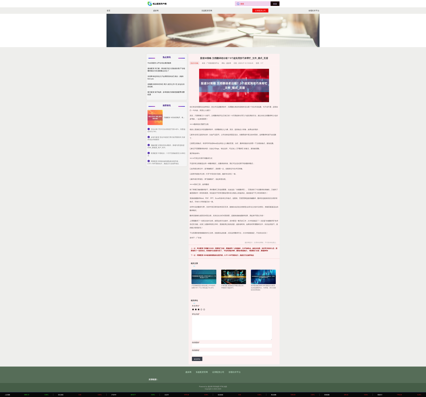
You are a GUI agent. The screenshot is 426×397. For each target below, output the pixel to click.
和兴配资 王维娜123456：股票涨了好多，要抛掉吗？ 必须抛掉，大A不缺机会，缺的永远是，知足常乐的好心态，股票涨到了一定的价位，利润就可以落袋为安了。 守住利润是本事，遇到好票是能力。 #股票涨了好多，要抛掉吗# (234, 249)
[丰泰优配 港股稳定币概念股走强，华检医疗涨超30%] (233, 277)
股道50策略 (194, 63)
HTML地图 (223, 386)
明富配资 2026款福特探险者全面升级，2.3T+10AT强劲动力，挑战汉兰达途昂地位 (225, 255)
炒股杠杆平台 (314, 10)
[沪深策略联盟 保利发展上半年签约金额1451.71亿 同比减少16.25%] (203, 277)
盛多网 (156, 10)
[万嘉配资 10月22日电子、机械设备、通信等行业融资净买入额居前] (155, 117)
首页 (108, 10)
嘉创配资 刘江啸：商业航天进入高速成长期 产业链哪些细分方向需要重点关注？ (166, 69)
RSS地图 (216, 386)
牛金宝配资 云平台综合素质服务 (159, 63)
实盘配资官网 (206, 10)
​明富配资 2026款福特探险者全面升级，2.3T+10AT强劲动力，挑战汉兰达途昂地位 (164, 162)
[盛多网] (157, 3)
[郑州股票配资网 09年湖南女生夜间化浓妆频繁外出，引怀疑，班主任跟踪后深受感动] (263, 277)
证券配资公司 (260, 10)
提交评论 (197, 359)
